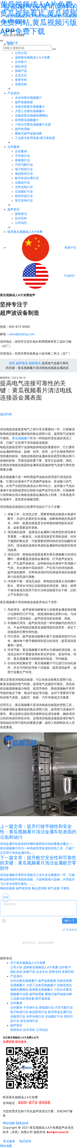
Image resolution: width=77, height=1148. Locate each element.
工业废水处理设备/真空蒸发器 (35, 138)
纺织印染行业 (24, 196)
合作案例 (13, 147)
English (69, 275)
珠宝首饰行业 (24, 200)
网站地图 (9, 1123)
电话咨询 (24, 1141)
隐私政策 (23, 1123)
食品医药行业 (24, 173)
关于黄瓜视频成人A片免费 (27, 963)
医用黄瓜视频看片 (27, 120)
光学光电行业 (24, 187)
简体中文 (11, 43)
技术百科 (21, 218)
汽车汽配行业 (24, 164)
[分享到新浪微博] (1, 405)
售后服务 (8, 1141)
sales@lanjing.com (22, 334)
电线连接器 (7, 888)
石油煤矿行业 (24, 191)
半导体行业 (22, 156)
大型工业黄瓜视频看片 (30, 111)
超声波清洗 (23, 888)
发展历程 (21, 84)
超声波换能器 (24, 102)
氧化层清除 (39, 888)
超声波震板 (22, 129)
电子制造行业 (24, 169)
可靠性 (65, 888)
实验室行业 (22, 182)
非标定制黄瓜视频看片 (30, 106)
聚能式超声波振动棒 (28, 133)
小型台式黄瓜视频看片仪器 (33, 124)
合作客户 (21, 62)
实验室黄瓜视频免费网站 (31, 115)
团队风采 (21, 66)
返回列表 (6, 414)
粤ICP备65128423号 (58, 1132)
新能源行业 (22, 160)
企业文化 (21, 75)
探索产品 (21, 71)
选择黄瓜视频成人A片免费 (32, 57)
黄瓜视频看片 (21, 438)
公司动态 (21, 223)
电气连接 (54, 888)
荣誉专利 (21, 80)
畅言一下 (69, 920)
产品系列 (13, 93)
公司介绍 (21, 53)
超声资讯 (13, 209)
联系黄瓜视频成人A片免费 (24, 232)
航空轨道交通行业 (27, 178)
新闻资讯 (21, 214)
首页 (11, 363)
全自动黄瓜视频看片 (28, 97)
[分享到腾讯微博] (4, 405)
